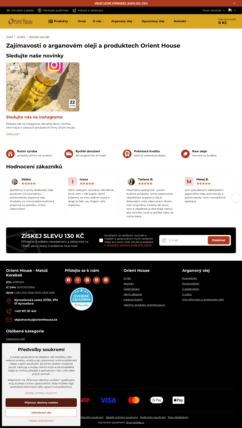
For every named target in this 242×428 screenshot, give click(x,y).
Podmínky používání (153, 417)
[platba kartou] (121, 400)
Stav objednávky (178, 417)
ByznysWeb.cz (135, 422)
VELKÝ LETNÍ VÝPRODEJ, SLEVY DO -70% (121, 3)
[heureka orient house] (81, 309)
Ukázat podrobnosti (41, 420)
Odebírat (218, 240)
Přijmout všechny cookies (41, 402)
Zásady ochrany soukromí (122, 417)
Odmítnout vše (41, 412)
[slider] (28, 183)
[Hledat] (203, 21)
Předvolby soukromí (91, 417)
